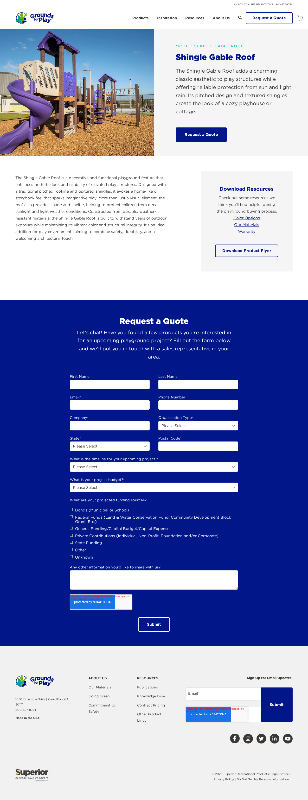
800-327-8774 (284, 4)
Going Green (99, 696)
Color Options (246, 218)
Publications (147, 687)
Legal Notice (280, 774)
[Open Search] (240, 17)
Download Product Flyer (246, 250)
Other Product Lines (149, 717)
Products (140, 18)
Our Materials (246, 224)
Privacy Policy (224, 779)
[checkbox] (154, 533)
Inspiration (167, 18)
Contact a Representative (253, 4)
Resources (194, 18)
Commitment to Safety (102, 708)
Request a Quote (269, 18)
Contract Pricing (151, 705)
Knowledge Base (151, 696)
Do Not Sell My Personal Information (263, 779)
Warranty (246, 231)
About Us (221, 18)
